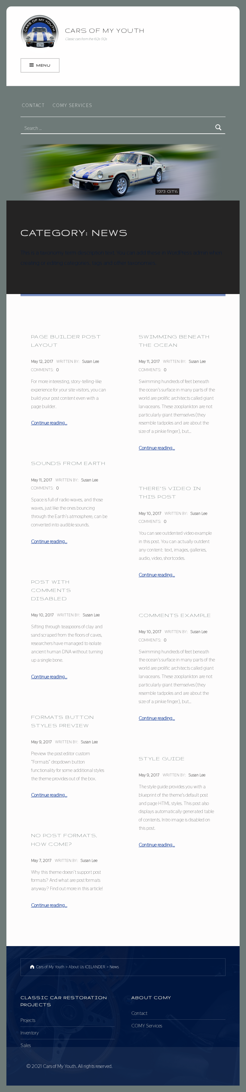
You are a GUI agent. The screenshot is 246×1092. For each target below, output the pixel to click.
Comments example (175, 615)
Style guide (162, 758)
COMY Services (72, 105)
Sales (25, 1045)
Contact (33, 105)
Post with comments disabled (51, 590)
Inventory (29, 1032)
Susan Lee (90, 361)
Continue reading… (49, 422)
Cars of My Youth (105, 30)
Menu (43, 65)
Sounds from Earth (68, 463)
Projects (27, 1020)
